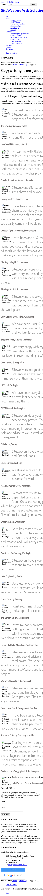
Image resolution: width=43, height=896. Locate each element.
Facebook (4, 2)
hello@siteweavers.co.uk (17, 865)
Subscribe (5, 815)
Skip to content (11, 53)
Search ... (4, 4)
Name (3, 801)
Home (14, 64)
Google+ (18, 2)
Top (7, 893)
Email (3, 808)
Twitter (11, 2)
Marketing (23, 64)
